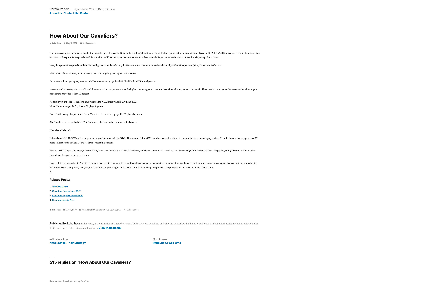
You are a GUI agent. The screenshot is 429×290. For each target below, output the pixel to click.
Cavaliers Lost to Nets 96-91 (66, 191)
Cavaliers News (102, 210)
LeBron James (116, 210)
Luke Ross (56, 43)
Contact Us (71, 13)
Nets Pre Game (60, 186)
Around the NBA (88, 210)
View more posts (110, 227)
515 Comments (89, 43)
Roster (84, 13)
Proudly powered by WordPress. (76, 281)
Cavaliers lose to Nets (63, 200)
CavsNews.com (59, 9)
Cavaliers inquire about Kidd (67, 195)
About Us (56, 13)
